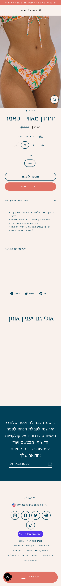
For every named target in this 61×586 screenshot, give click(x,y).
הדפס (30, 155)
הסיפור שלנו (18, 550)
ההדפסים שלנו (43, 546)
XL (42, 145)
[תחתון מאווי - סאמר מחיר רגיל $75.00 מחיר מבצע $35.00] (18, 267)
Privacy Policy (41, 550)
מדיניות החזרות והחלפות (17, 555)
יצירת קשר (35, 555)
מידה (28, 136)
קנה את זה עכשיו (30, 186)
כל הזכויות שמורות (30, 560)
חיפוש (21, 541)
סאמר (29, 163)
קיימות (29, 550)
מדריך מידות (48, 555)
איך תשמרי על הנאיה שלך (23, 546)
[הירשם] (49, 464)
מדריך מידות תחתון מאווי (16, 200)
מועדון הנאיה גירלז (34, 541)
